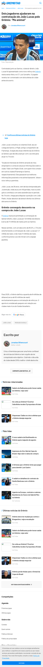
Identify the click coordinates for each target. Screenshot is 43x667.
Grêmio (38, 71)
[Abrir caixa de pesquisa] (40, 3)
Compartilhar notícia (20, 371)
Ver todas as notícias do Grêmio (20, 584)
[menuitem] (21, 608)
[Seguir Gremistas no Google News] (14, 314)
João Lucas (20, 8)
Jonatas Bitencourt (18, 25)
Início (3, 8)
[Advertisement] (21, 106)
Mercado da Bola (20, 322)
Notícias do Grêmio (11, 8)
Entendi (21, 663)
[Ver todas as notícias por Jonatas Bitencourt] (4, 25)
